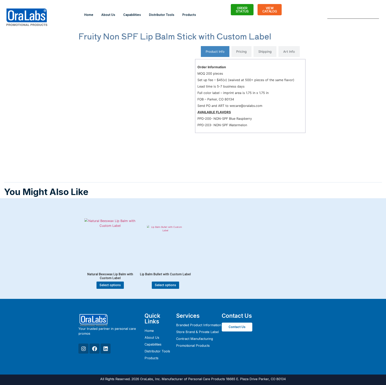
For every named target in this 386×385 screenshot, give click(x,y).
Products (189, 15)
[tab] (215, 51)
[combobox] (348, 15)
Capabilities (132, 15)
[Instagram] (83, 349)
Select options (110, 285)
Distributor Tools (161, 15)
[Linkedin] (106, 349)
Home (88, 15)
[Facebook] (94, 349)
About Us (108, 15)
